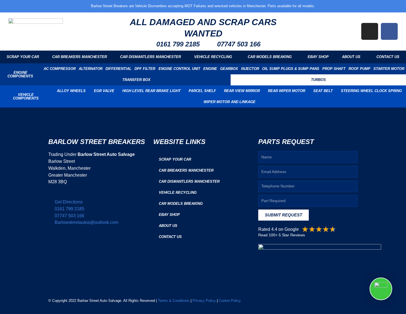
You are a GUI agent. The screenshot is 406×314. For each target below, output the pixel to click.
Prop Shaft (334, 69)
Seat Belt (323, 91)
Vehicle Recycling (213, 57)
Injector (250, 69)
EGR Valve (104, 91)
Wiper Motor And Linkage (229, 102)
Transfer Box (136, 80)
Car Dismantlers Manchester (150, 57)
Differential (118, 69)
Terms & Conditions (173, 301)
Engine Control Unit (179, 69)
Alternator (90, 69)
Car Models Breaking (270, 57)
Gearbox (229, 69)
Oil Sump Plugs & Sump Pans (290, 69)
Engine (210, 69)
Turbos (318, 80)
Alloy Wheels (71, 91)
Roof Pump (359, 69)
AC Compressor (60, 69)
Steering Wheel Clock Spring (371, 91)
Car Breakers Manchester (79, 57)
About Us (351, 57)
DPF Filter (145, 69)
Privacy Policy (204, 301)
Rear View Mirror (242, 91)
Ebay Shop (318, 57)
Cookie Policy (229, 301)
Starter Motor (388, 69)
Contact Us (387, 57)
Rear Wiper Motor (286, 91)
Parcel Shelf (202, 91)
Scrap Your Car (23, 57)
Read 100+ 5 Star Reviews (281, 235)
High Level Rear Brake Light (151, 91)
